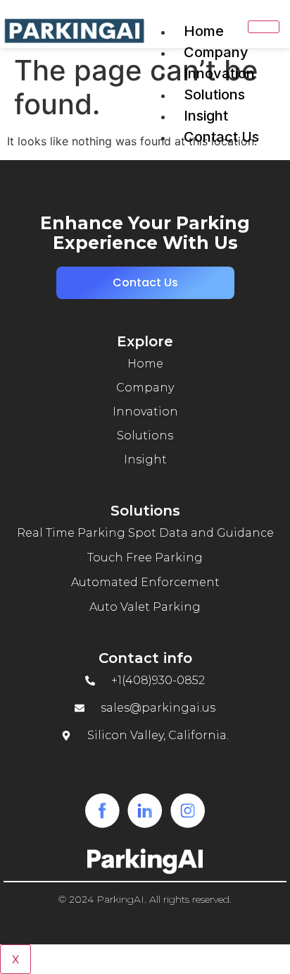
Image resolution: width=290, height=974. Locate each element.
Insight (206, 115)
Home (204, 31)
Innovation (219, 73)
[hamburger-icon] (263, 26)
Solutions (214, 94)
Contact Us (221, 136)
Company (216, 52)
